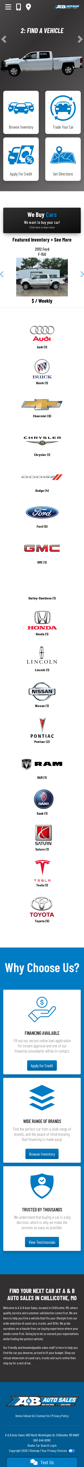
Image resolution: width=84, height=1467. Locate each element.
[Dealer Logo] (66, 6)
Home (19, 1416)
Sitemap (34, 1450)
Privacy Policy (60, 1416)
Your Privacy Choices (54, 1450)
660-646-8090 (42, 1440)
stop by (7, 1363)
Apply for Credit (42, 1065)
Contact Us (43, 1416)
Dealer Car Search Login (42, 1445)
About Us (29, 1416)
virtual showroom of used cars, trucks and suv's (32, 1358)
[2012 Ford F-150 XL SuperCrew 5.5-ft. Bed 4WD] (42, 277)
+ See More (61, 239)
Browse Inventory (42, 1153)
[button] (4, 39)
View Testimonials (42, 1242)
